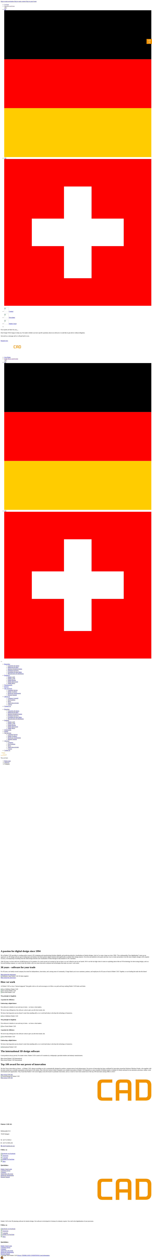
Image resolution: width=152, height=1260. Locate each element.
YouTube (11, 1159)
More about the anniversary (8, 974)
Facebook (12, 1153)
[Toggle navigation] (1, 661)
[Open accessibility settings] (149, 41)
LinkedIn (5, 1158)
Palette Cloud (12, 323)
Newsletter (12, 317)
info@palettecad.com (8, 1146)
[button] (2, 1258)
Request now (4, 340)
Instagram (5, 1155)
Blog (4, 1161)
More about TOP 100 (7, 1074)
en (5, 7)
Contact (11, 311)
